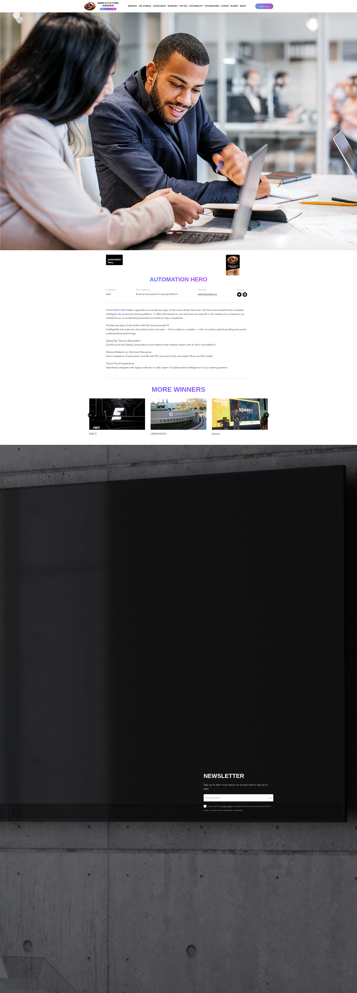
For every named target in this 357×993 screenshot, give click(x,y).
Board (234, 6)
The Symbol (145, 6)
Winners (172, 6)
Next (266, 415)
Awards (132, 6)
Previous (90, 415)
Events (225, 6)
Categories (159, 6)
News (243, 6)
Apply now (264, 6)
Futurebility (196, 6)
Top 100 (183, 6)
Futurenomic (212, 6)
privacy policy (226, 806)
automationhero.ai (207, 294)
